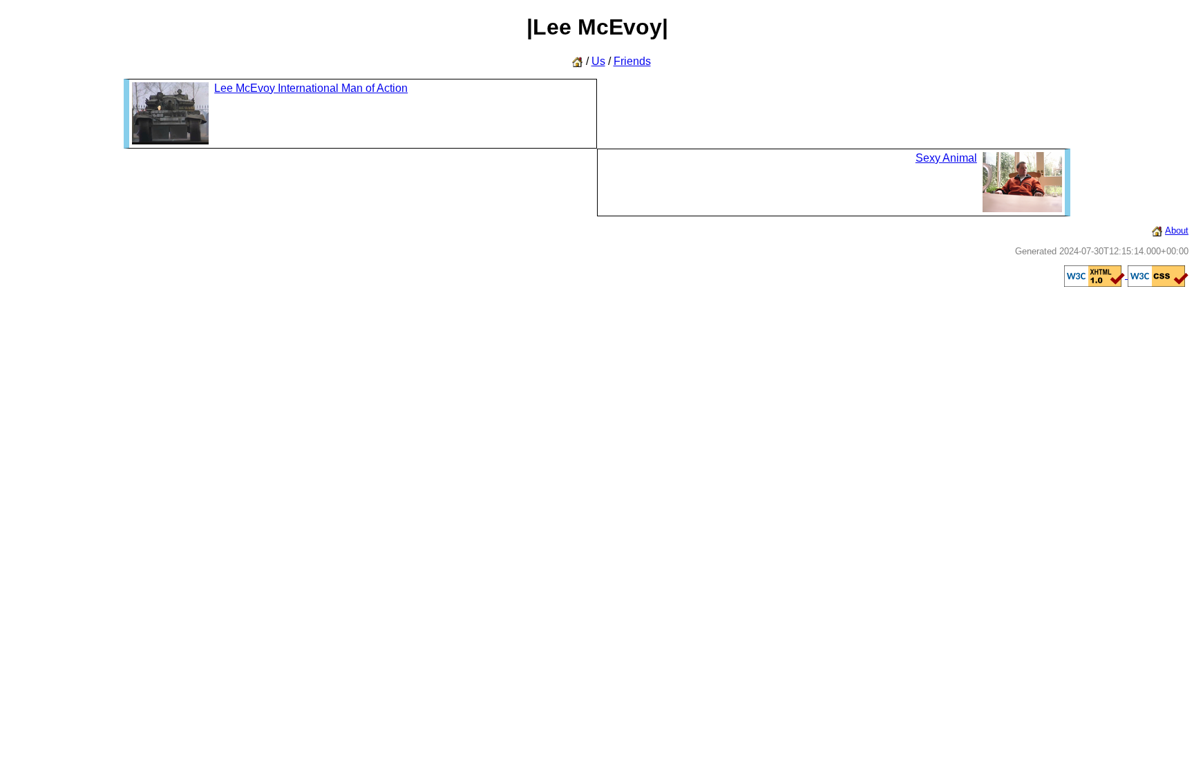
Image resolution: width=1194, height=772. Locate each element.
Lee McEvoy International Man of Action (311, 88)
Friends (632, 61)
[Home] (1157, 230)
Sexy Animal (946, 158)
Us (598, 61)
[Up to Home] (577, 61)
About (1176, 230)
